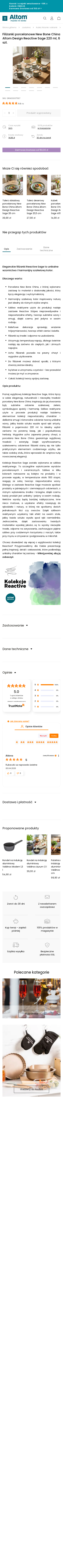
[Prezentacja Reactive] (31, 604)
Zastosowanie (24, 248)
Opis (6, 248)
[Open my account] (52, 18)
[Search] (45, 18)
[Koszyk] (59, 18)
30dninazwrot (44, 137)
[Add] (13, 113)
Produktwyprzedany (39, 113)
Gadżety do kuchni (31, 1089)
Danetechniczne (46, 249)
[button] (31, 65)
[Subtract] (5, 113)
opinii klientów (16, 697)
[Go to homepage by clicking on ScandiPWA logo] (18, 18)
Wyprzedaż (31, 1013)
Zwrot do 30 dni (16, 903)
